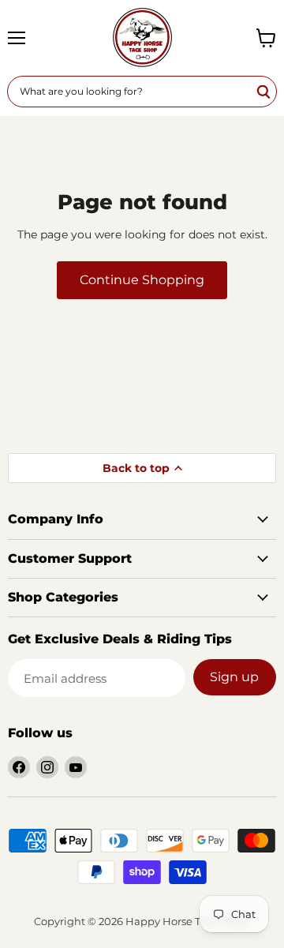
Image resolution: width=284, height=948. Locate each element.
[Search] (264, 91)
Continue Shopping (142, 279)
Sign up (234, 676)
